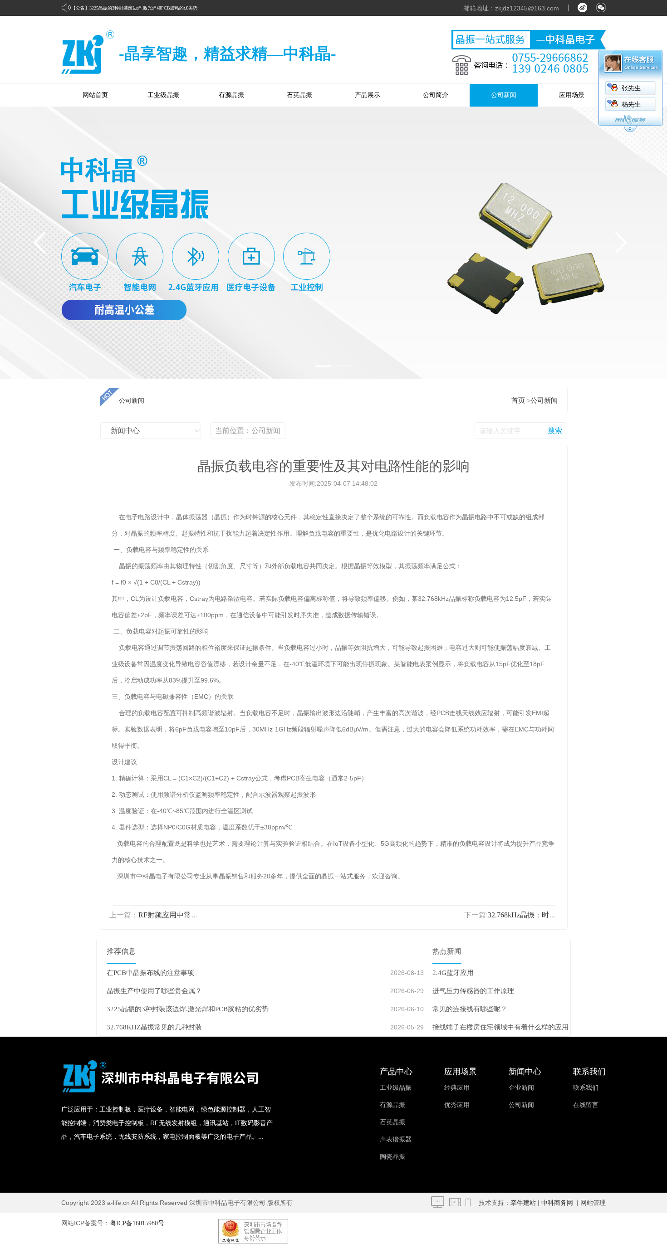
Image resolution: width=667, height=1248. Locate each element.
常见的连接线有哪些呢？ (469, 1009)
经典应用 (457, 1087)
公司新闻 (503, 95)
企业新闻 (521, 1087)
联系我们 (585, 1087)
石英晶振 (299, 95)
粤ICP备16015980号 (137, 1223)
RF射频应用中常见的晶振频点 (186, 915)
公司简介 (435, 95)
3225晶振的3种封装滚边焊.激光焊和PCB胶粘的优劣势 (143, 7)
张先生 (631, 88)
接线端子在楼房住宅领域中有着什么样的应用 (500, 1027)
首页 (518, 400)
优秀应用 (457, 1105)
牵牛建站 (523, 1202)
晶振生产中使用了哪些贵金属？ (154, 990)
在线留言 (585, 1105)
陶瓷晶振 (392, 1156)
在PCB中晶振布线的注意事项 (150, 972)
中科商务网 (557, 1202)
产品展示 (367, 95)
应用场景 (571, 95)
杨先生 (631, 104)
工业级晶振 (163, 95)
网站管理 (593, 1202)
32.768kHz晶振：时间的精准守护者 (544, 915)
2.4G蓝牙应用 (453, 972)
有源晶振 (231, 95)
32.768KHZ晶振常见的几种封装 (154, 1027)
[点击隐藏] (630, 130)
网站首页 (95, 95)
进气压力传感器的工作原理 (473, 990)
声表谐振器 (396, 1139)
